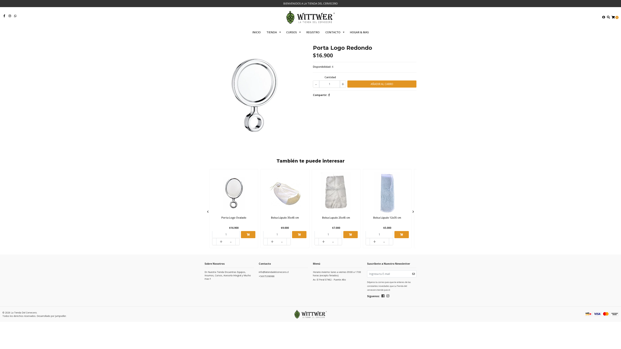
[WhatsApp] (15, 16)
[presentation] (208, 211)
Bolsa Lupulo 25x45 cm (336, 217)
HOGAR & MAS (359, 32)
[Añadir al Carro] (248, 234)
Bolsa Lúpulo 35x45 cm (285, 217)
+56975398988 (266, 276)
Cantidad (330, 77)
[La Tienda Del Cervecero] (310, 17)
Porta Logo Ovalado (233, 217)
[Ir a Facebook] (4, 16)
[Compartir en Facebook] (329, 95)
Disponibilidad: (322, 67)
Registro (313, 32)
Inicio (256, 32)
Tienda (272, 32)
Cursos (291, 32)
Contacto (332, 32)
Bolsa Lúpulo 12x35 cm (387, 217)
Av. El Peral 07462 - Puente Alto (329, 279)
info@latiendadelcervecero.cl (274, 272)
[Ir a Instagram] (10, 16)
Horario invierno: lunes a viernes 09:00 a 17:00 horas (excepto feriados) (337, 273)
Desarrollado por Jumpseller (51, 315)
